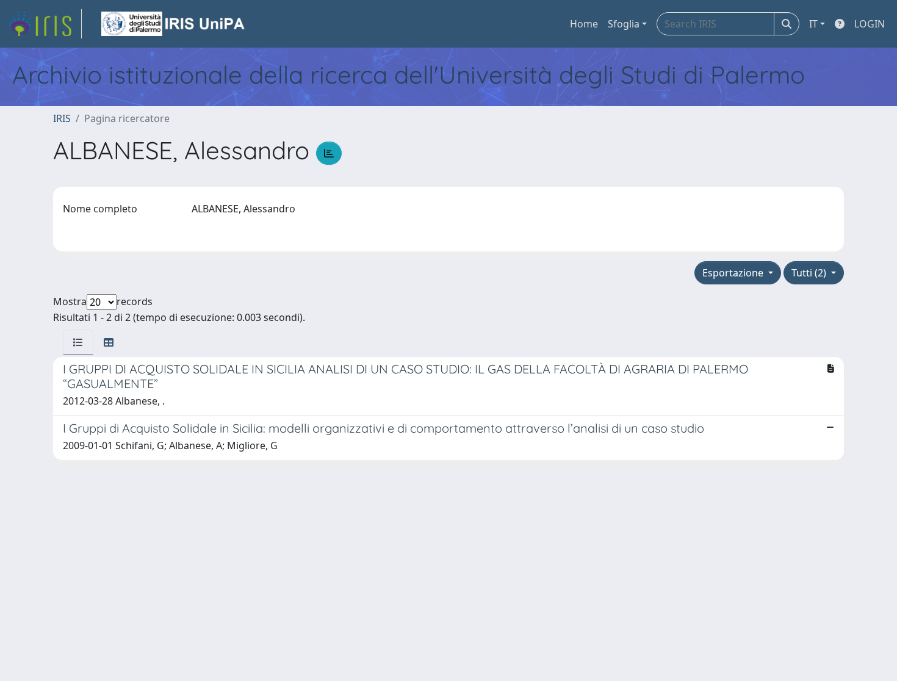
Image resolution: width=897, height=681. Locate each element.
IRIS (62, 118)
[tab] (78, 342)
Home (584, 24)
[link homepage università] (174, 23)
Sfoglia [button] (623, 24)
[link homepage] (44, 23)
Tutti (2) (810, 272)
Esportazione (734, 272)
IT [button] (813, 24)
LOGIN (869, 24)
